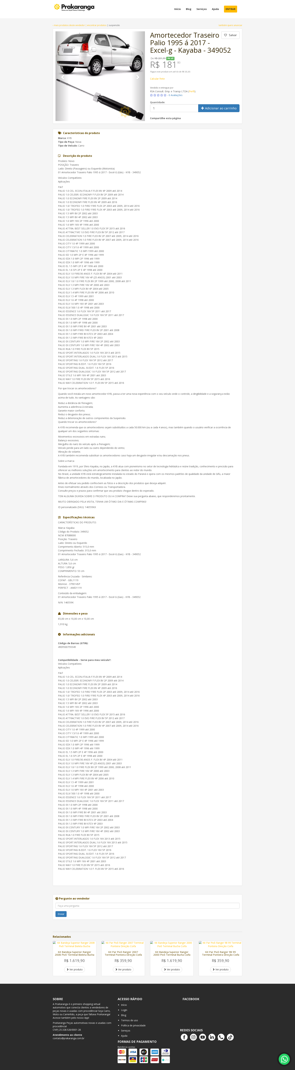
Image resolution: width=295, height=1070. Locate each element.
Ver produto (76, 969)
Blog (123, 1015)
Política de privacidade (133, 1025)
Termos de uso (129, 1020)
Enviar (61, 914)
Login (124, 1010)
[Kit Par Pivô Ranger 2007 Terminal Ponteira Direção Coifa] (123, 944)
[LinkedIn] (211, 1037)
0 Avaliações (175, 95)
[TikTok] (230, 1037)
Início (124, 1004)
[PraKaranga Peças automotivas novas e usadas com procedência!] (74, 9)
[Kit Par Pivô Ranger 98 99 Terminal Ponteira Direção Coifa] (220, 944)
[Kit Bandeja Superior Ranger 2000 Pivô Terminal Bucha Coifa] (171, 944)
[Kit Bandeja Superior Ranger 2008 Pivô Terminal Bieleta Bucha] (74, 944)
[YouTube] (202, 1037)
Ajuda (124, 1035)
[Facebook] (184, 1037)
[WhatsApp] (221, 1037)
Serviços (125, 1030)
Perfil (192, 91)
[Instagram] (193, 1037)
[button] (62, 76)
